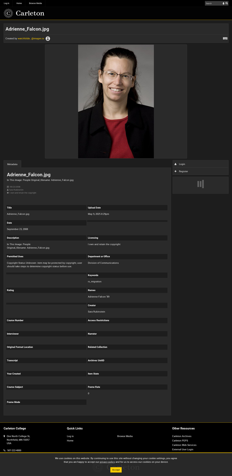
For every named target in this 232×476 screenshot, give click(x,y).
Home (19, 3)
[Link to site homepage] (24, 13)
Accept (116, 469)
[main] (116, 221)
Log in (6, 3)
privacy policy (107, 461)
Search (227, 3)
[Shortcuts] (225, 37)
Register (183, 171)
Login (181, 164)
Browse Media (35, 3)
